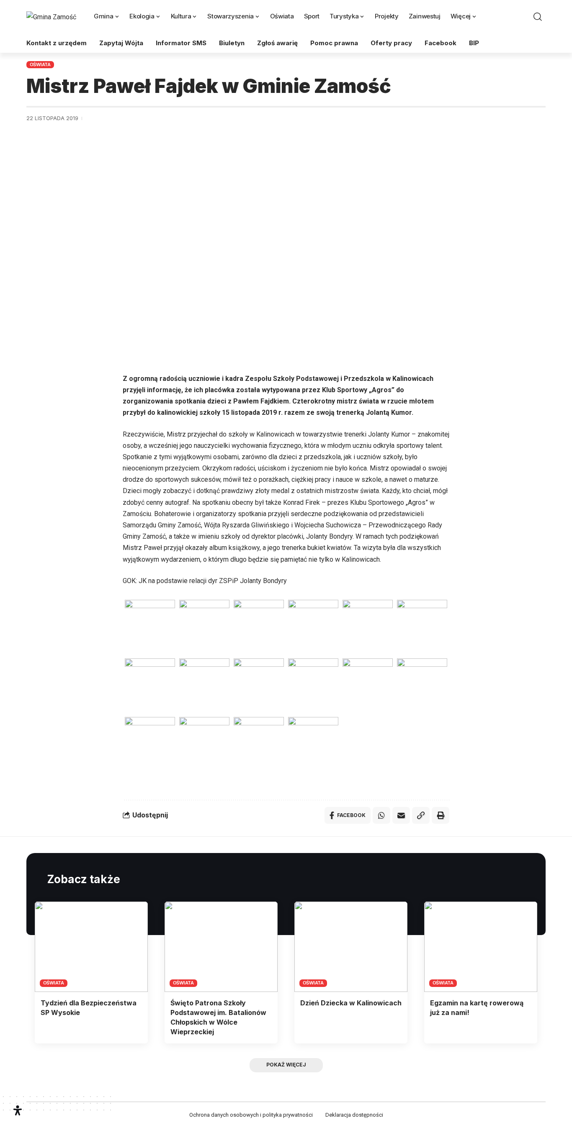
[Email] (401, 815)
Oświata (40, 64)
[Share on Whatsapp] (381, 815)
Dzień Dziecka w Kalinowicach (351, 1003)
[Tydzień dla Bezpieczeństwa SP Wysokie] (91, 947)
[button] (537, 17)
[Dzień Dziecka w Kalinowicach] (350, 947)
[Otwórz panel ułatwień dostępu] (17, 1110)
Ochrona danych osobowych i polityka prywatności (251, 1115)
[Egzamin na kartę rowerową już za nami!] (480, 947)
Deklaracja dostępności (354, 1115)
